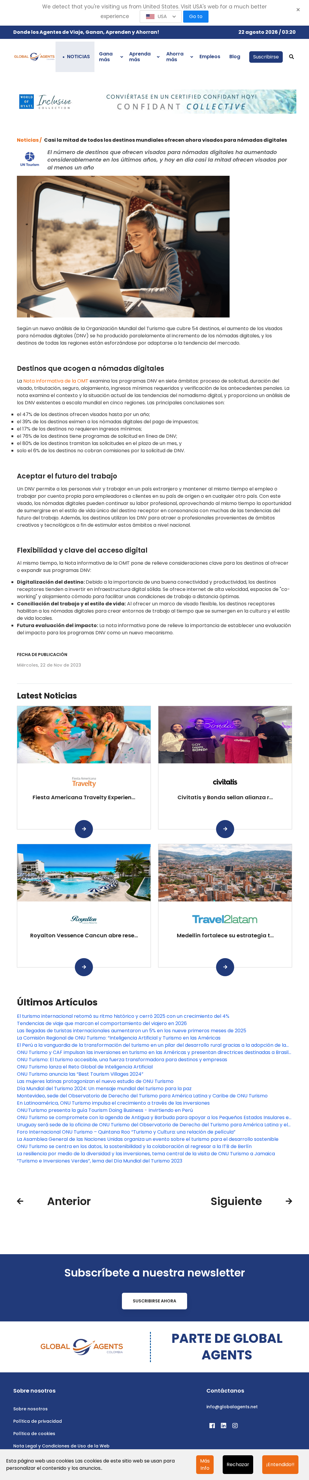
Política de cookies (34, 1434)
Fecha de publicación (42, 655)
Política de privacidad (37, 1421)
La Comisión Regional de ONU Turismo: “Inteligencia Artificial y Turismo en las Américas (119, 1037)
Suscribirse (266, 56)
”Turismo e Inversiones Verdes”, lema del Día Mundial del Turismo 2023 (99, 1160)
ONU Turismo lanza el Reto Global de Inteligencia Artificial (85, 1066)
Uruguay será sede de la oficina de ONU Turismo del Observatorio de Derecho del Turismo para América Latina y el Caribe (152, 1124)
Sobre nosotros (30, 1409)
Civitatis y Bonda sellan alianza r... (225, 797)
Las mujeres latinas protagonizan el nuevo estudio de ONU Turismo (95, 1081)
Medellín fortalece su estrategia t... (225, 935)
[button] (161, 16)
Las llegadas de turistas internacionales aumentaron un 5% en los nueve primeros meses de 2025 (131, 1030)
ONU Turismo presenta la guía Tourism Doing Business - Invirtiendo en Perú (105, 1110)
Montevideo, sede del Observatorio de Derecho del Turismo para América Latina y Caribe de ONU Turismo (142, 1095)
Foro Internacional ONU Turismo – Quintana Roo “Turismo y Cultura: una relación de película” (126, 1131)
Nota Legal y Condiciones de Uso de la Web (61, 1446)
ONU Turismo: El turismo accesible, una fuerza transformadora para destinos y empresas (122, 1059)
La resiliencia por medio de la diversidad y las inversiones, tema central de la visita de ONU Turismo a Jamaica (146, 1153)
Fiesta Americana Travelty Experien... (84, 797)
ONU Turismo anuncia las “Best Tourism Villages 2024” (80, 1074)
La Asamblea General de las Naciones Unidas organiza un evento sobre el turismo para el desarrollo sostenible (148, 1139)
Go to (195, 16)
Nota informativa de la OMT (55, 380)
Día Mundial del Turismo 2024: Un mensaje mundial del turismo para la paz (104, 1088)
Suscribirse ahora (154, 1301)
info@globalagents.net (232, 1406)
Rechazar (238, 1464)
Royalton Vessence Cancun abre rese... (84, 935)
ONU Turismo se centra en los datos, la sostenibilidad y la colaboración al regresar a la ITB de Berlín (134, 1146)
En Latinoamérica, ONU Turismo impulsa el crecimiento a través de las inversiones (113, 1103)
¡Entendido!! (280, 1464)
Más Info (205, 1464)
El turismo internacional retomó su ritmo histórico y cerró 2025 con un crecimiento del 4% (123, 1016)
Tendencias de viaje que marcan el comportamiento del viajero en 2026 (102, 1023)
